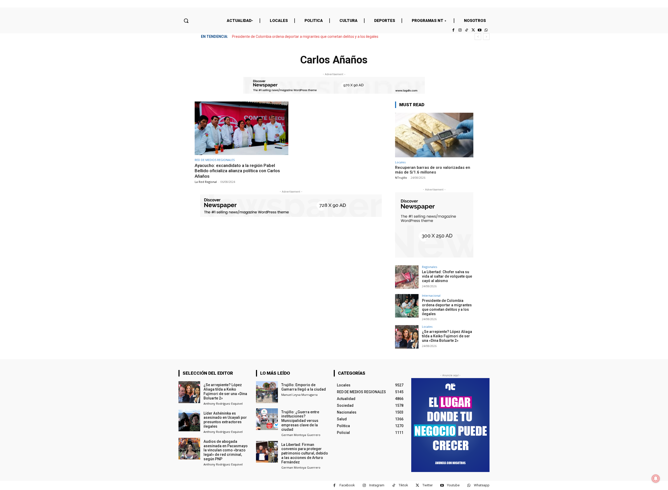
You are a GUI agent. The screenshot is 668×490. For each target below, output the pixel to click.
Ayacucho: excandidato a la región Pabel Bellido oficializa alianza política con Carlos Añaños (237, 171)
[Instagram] (460, 30)
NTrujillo (401, 178)
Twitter (427, 485)
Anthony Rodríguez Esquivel (223, 403)
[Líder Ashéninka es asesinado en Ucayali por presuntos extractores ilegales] (189, 420)
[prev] (478, 36)
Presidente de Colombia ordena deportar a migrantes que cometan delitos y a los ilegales (447, 307)
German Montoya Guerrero (300, 435)
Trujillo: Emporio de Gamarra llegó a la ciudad (303, 387)
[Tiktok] (466, 30)
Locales (400, 162)
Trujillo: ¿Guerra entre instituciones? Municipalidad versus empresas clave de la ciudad (300, 421)
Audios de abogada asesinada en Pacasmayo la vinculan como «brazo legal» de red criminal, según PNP (226, 450)
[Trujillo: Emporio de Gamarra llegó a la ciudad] (267, 392)
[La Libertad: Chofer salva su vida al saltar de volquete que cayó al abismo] (407, 277)
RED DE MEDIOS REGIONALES (215, 159)
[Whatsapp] (486, 30)
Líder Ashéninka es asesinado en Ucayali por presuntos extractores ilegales (225, 419)
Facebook (347, 485)
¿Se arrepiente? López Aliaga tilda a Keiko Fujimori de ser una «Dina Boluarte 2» (298, 36)
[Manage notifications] (656, 478)
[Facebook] (453, 30)
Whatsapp (482, 485)
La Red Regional (206, 182)
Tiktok (403, 485)
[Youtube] (479, 30)
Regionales (429, 266)
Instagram (376, 485)
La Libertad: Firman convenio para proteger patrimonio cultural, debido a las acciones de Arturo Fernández (304, 453)
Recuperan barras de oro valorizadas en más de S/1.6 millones (432, 170)
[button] (186, 20)
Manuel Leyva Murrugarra (299, 395)
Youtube (453, 485)
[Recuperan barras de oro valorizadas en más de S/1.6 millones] (434, 135)
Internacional (431, 295)
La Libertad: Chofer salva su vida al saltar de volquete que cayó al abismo (447, 276)
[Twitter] (473, 30)
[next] (486, 36)
